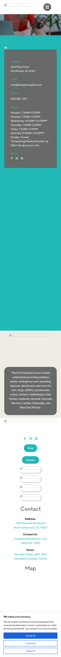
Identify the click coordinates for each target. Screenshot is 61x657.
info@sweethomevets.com (30, 538)
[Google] (22, 158)
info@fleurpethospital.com (26, 84)
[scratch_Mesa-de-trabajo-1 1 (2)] (30, 486)
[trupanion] (30, 495)
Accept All (30, 635)
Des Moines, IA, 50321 (23, 70)
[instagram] (17, 158)
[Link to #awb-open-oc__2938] (47, 7)
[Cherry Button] (30, 467)
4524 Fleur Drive (20, 66)
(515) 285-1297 (19, 98)
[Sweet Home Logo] (18, 4)
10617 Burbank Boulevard (31, 523)
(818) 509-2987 (30, 543)
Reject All (30, 651)
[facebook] (12, 158)
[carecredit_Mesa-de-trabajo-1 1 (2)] (30, 476)
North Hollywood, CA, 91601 (30, 527)
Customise (30, 643)
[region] (30, 634)
